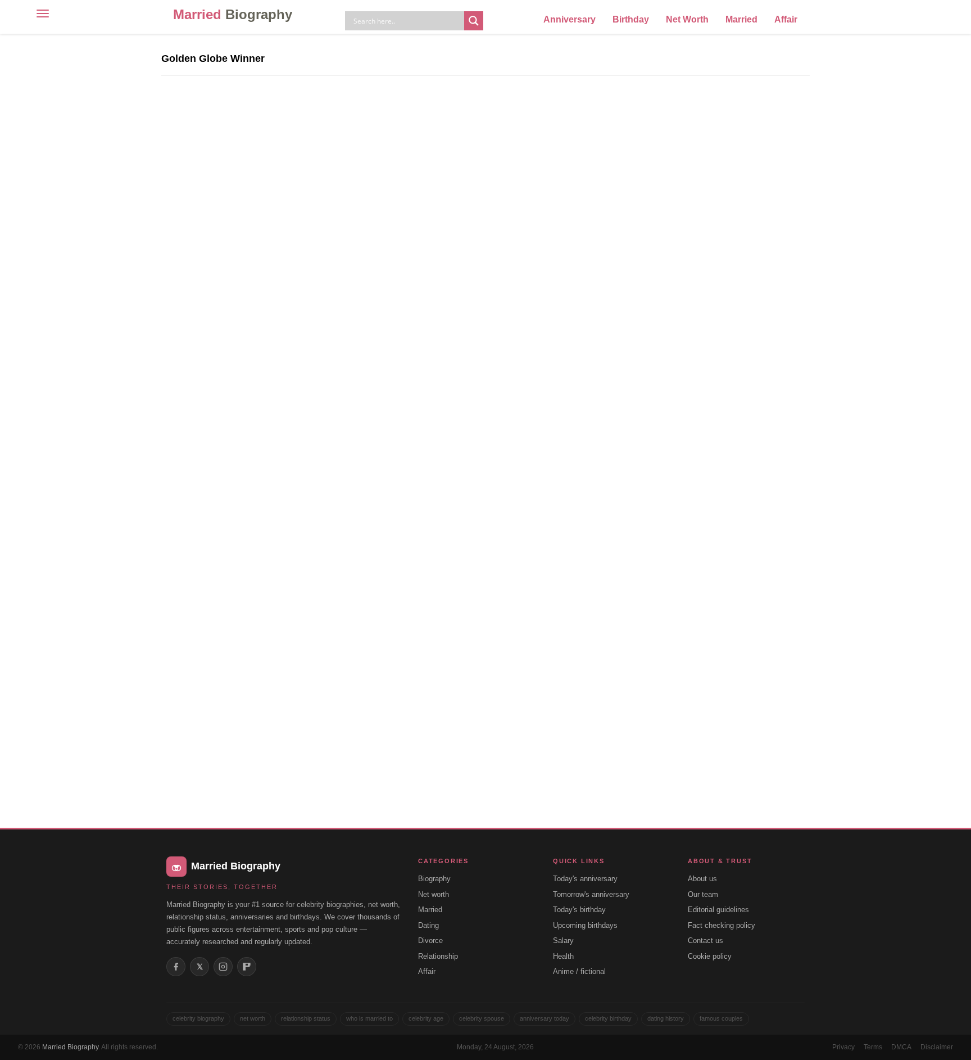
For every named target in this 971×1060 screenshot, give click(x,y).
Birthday (630, 19)
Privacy (843, 1047)
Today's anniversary (585, 878)
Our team (703, 894)
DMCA (901, 1047)
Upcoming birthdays (585, 925)
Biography (434, 878)
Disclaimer (936, 1047)
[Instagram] (223, 966)
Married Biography (70, 1047)
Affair (785, 19)
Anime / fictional (579, 971)
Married (232, 14)
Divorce (430, 940)
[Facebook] (175, 966)
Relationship (438, 956)
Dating (428, 925)
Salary (563, 940)
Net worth (433, 894)
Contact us (705, 940)
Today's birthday (579, 909)
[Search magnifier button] (473, 20)
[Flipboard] (246, 966)
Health (563, 956)
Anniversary (569, 19)
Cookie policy (710, 956)
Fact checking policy (721, 925)
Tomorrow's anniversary (591, 894)
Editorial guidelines (718, 909)
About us (702, 878)
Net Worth (687, 19)
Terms (873, 1047)
